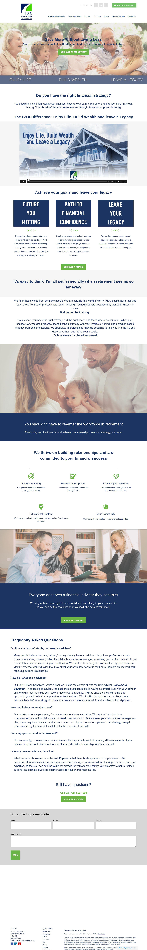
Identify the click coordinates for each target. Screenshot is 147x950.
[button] (56, 16)
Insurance (46, 939)
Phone (98, 820)
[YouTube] (101, 5)
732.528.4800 (87, 5)
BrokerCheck (101, 934)
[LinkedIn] (96, 5)
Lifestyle (45, 947)
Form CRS (82, 930)
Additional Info (16, 834)
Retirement (46, 931)
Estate (45, 937)
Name (13, 820)
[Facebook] (106, 5)
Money (45, 945)
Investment (46, 934)
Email (55, 820)
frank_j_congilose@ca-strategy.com (23, 940)
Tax (44, 942)
